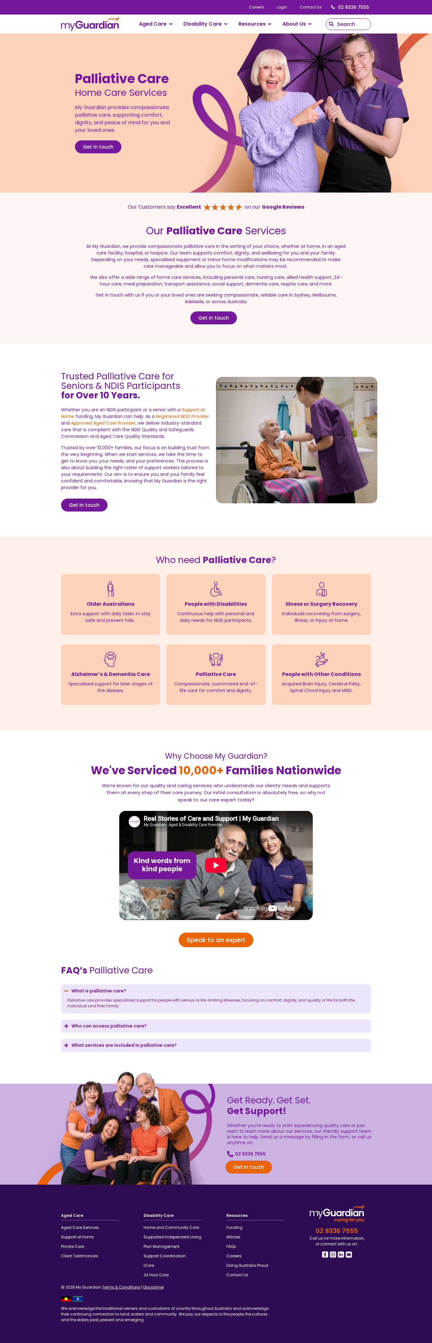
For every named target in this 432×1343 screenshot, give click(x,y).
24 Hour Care (156, 1275)
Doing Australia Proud (247, 1265)
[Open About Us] (309, 24)
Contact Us (311, 7)
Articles (233, 1237)
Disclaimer (153, 1287)
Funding (234, 1227)
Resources (237, 1215)
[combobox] (348, 24)
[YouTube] (349, 1254)
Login (282, 7)
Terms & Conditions (121, 1287)
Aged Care (72, 1215)
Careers (256, 7)
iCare (149, 1265)
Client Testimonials (79, 1256)
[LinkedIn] (341, 1254)
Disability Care (159, 1215)
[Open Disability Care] (225, 24)
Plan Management (161, 1246)
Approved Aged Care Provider (103, 423)
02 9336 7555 (353, 7)
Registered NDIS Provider (182, 416)
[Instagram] (333, 1254)
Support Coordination (165, 1256)
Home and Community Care (171, 1227)
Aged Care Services (80, 1227)
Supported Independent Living (172, 1237)
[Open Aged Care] (170, 24)
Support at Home (77, 1237)
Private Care (72, 1246)
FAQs (231, 1246)
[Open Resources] (269, 24)
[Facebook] (325, 1254)
